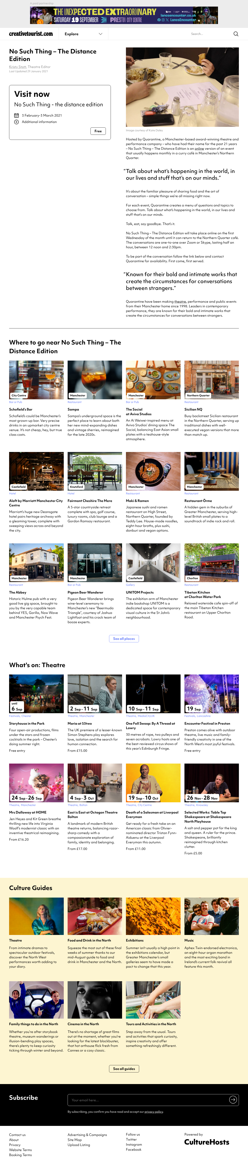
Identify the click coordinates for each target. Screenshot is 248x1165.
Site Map (75, 1140)
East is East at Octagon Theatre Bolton (93, 814)
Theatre (15, 940)
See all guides (124, 1068)
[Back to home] (31, 35)
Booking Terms (20, 1155)
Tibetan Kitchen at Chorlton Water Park (202, 594)
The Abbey (17, 592)
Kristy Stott (17, 66)
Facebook (133, 1149)
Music (189, 940)
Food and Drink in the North (89, 940)
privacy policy (154, 1112)
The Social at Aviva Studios (139, 411)
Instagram (134, 1144)
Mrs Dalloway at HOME (27, 812)
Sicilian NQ (193, 409)
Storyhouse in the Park (27, 723)
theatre (180, 301)
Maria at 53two (80, 723)
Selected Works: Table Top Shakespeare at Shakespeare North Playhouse (207, 816)
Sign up (233, 1099)
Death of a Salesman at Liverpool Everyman (152, 814)
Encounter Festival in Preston (207, 723)
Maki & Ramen (137, 500)
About (14, 1140)
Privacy (15, 1145)
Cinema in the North (83, 1024)
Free (98, 131)
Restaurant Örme (198, 500)
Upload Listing (79, 1145)
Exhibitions (135, 940)
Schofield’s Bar (20, 409)
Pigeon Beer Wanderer (85, 592)
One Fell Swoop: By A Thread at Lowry (150, 725)
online (199, 148)
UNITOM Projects (140, 592)
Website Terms (20, 1150)
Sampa (73, 409)
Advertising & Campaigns (87, 1135)
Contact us (17, 1135)
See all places (124, 638)
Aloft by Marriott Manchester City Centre (36, 502)
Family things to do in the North (33, 1024)
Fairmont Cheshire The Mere (90, 500)
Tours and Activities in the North (151, 1024)
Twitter (131, 1139)
